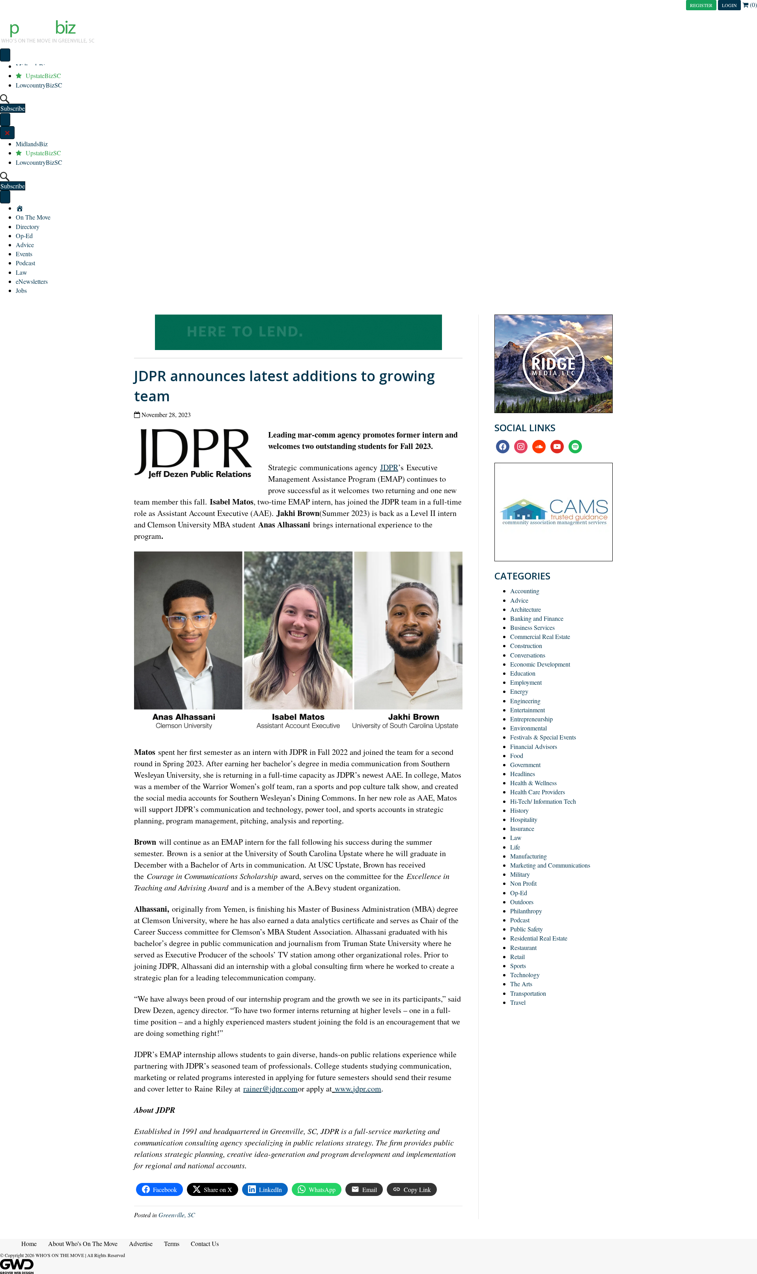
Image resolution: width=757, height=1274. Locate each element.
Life (515, 847)
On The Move (33, 217)
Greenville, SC (176, 1215)
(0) (752, 4)
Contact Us (205, 1243)
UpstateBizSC (43, 153)
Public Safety (526, 929)
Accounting (524, 591)
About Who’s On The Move (82, 1243)
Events (24, 254)
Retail (517, 956)
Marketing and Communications (550, 865)
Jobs (21, 290)
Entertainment (527, 710)
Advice (25, 244)
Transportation (528, 993)
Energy (519, 691)
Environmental (528, 728)
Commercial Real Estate (540, 636)
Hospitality (523, 819)
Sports (518, 965)
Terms (171, 1243)
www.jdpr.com (358, 1088)
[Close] (7, 132)
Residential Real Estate (538, 938)
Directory (27, 226)
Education (522, 673)
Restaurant (523, 947)
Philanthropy (526, 911)
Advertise (141, 1243)
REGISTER (701, 5)
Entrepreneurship (531, 719)
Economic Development (540, 664)
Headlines (522, 773)
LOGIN (729, 5)
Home (29, 1243)
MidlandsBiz (32, 144)
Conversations (527, 655)
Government (525, 764)
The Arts (521, 984)
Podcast (25, 263)
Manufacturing (528, 856)
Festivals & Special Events (543, 737)
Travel (518, 1002)
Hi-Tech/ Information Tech (543, 801)
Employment (526, 682)
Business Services (532, 627)
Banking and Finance (536, 618)
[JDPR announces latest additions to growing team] (196, 455)
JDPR (389, 467)
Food (516, 755)
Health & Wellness (533, 783)
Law (21, 272)
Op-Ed (24, 235)
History (519, 810)
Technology (525, 974)
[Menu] (5, 54)
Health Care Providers (537, 792)
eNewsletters (32, 281)
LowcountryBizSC (39, 85)
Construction (526, 645)
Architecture (525, 609)
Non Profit (523, 883)
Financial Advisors (533, 746)
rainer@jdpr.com (270, 1088)
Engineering (525, 701)
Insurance (522, 828)
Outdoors (521, 902)
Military (520, 874)
